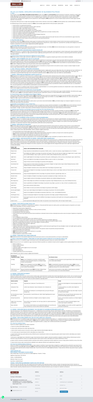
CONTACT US (77, 5)
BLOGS (66, 5)
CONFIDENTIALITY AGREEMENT (66, 382)
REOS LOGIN (63, 391)
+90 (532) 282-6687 (16, 1)
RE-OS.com (24, 399)
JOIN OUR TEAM (63, 388)
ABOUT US (42, 5)
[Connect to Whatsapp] (3, 397)
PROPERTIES (60, 5)
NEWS (71, 5)
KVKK (61, 379)
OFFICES (48, 5)
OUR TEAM (54, 5)
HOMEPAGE (37, 375)
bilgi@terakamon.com (27, 1)
